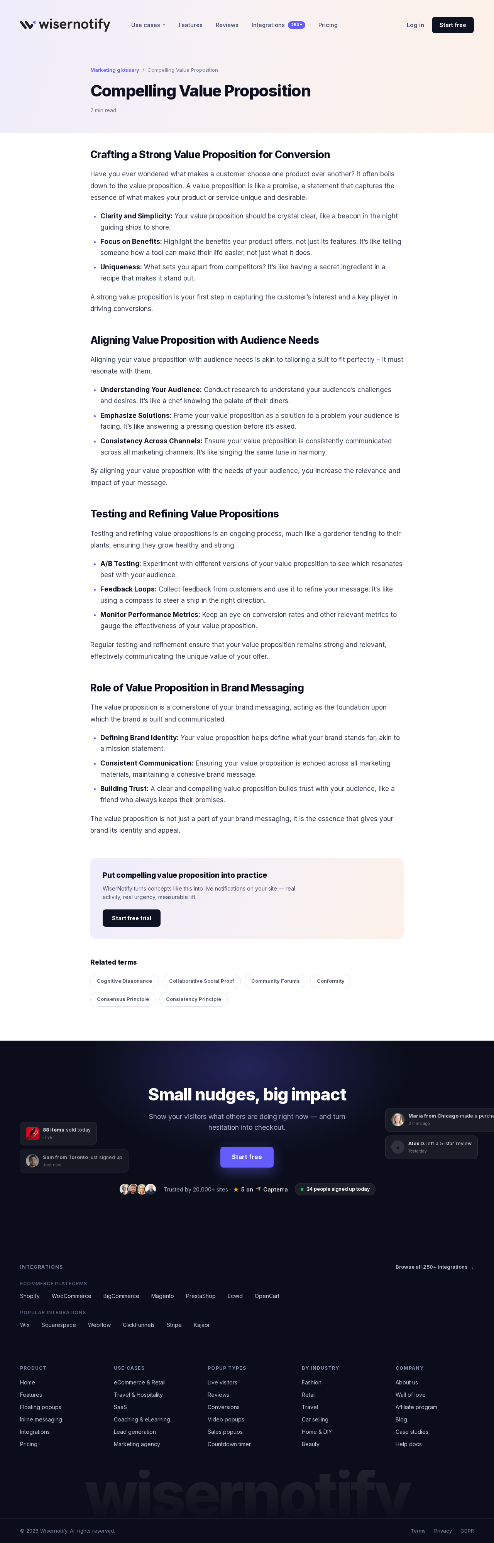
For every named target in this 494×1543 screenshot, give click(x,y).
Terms (418, 1531)
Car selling (315, 1419)
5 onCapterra (260, 1189)
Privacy (443, 1531)
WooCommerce (71, 1296)
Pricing (328, 25)
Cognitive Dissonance (124, 981)
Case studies (412, 1431)
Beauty (311, 1444)
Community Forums (275, 981)
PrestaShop (201, 1296)
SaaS (120, 1407)
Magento (162, 1296)
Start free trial (131, 918)
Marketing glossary (114, 70)
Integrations (277, 25)
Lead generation (135, 1431)
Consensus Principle (123, 999)
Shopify (30, 1296)
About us (407, 1382)
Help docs (409, 1444)
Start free (453, 25)
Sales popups (225, 1431)
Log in (415, 25)
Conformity (331, 981)
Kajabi (201, 1325)
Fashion (311, 1382)
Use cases (148, 25)
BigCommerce (121, 1296)
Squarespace (59, 1325)
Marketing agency (137, 1444)
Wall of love (411, 1394)
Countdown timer (229, 1444)
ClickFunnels (139, 1325)
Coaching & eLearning (142, 1419)
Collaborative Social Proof (201, 981)
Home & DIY (317, 1431)
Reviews (227, 25)
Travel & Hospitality (138, 1394)
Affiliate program (416, 1407)
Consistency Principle (193, 999)
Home (27, 1382)
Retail (309, 1394)
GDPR (467, 1531)
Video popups (226, 1419)
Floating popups (40, 1407)
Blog (401, 1419)
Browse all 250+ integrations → (435, 1267)
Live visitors (222, 1382)
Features (191, 25)
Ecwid (235, 1296)
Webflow (99, 1325)
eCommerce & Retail (140, 1382)
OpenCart (267, 1296)
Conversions (224, 1407)
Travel (310, 1407)
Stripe (174, 1325)
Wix (25, 1325)
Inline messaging (41, 1419)
